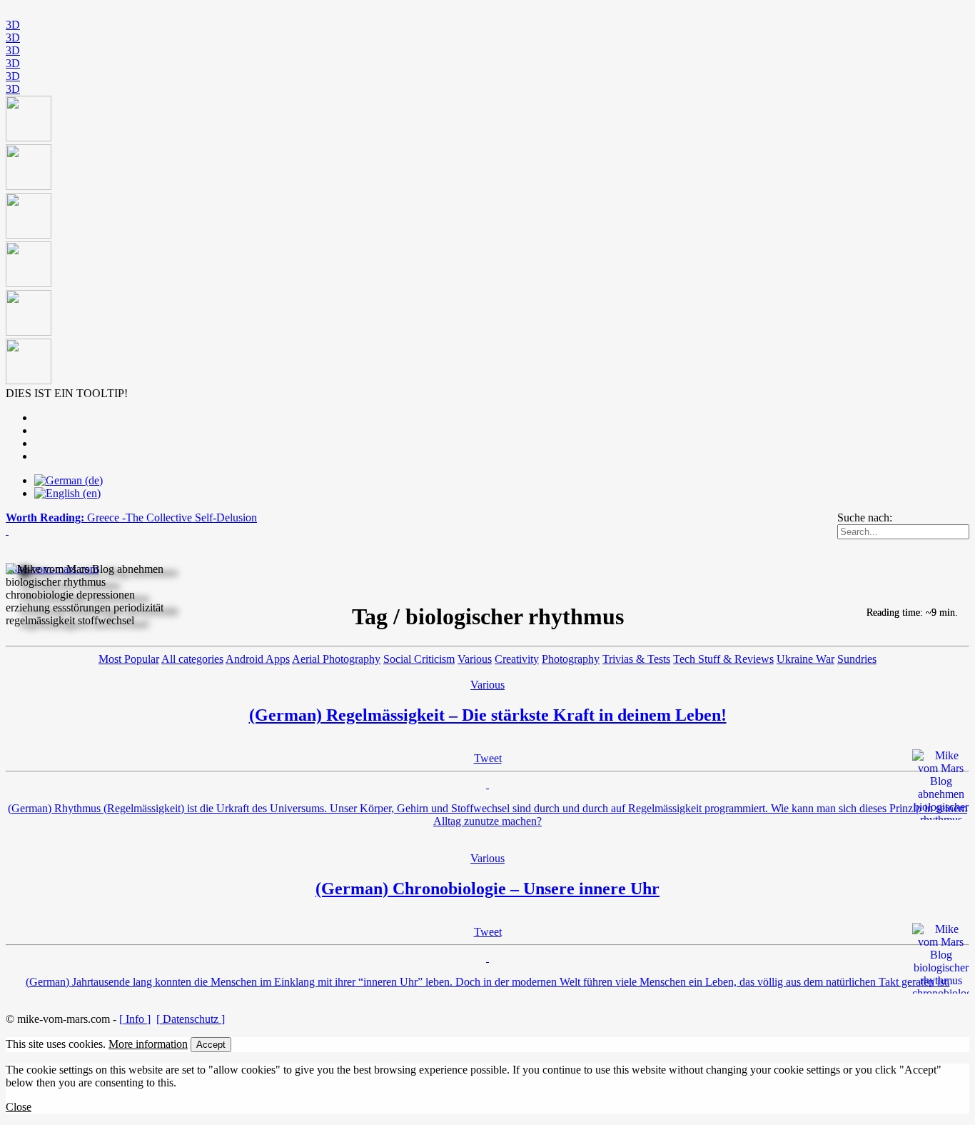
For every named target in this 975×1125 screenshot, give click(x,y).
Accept (211, 1044)
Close (18, 1107)
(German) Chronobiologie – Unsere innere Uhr (487, 888)
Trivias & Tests (636, 659)
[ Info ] (135, 1019)
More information (148, 1044)
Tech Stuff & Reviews (723, 659)
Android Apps (258, 659)
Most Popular (128, 659)
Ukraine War (805, 659)
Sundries (857, 659)
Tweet (488, 758)
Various (475, 659)
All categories (192, 659)
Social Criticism (419, 659)
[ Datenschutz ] (190, 1019)
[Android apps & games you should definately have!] (487, 241)
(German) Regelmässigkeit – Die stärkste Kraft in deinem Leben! (488, 715)
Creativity (517, 659)
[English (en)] (67, 493)
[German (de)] (68, 480)
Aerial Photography (336, 659)
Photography (571, 659)
